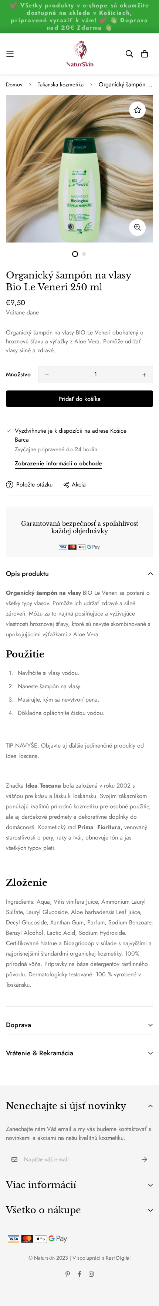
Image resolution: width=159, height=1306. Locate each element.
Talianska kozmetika (61, 84)
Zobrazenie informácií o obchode (58, 463)
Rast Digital (118, 1258)
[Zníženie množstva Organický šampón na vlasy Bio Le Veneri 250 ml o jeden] (46, 374)
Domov (14, 84)
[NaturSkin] (79, 53)
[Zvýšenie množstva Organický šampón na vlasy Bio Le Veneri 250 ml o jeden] (144, 374)
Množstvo (18, 374)
